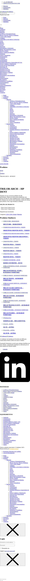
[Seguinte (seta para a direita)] (2, 580)
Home (4, 17)
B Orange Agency (14, 448)
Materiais (5, 19)
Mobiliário (5, 21)
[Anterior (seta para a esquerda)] (0, 580)
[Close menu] (12, 530)
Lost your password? (9, 551)
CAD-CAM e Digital (11, 214)
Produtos (2, 173)
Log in (2, 551)
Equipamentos (6, 20)
